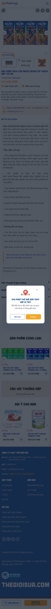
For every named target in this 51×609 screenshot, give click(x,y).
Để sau (18, 317)
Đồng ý (33, 317)
